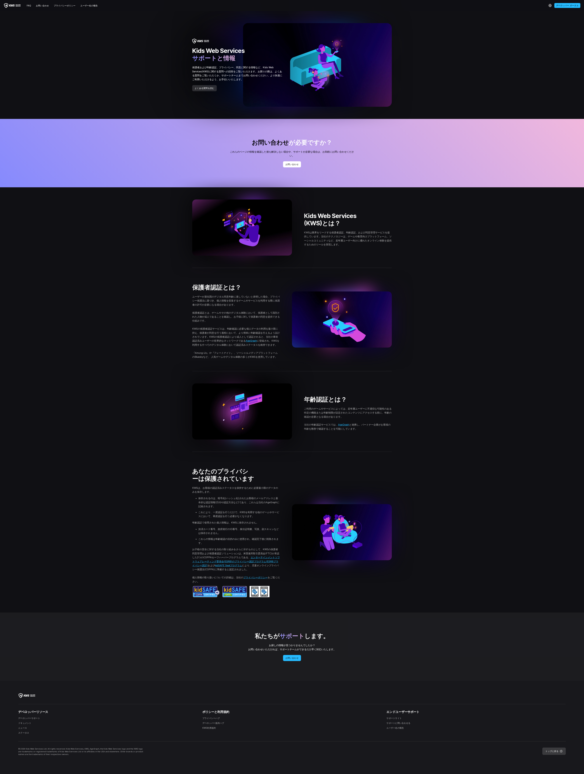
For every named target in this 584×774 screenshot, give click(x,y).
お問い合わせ (292, 164)
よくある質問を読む (204, 88)
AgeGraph (251, 340)
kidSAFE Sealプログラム (228, 565)
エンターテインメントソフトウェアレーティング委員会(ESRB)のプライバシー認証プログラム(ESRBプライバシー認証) (236, 561)
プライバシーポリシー (255, 577)
